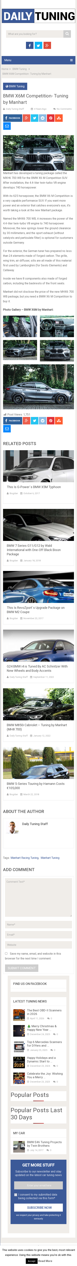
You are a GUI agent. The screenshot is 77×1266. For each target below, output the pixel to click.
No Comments (64, 109)
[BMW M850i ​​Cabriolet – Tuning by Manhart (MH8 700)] (38, 704)
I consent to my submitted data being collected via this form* (37, 1196)
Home (5, 69)
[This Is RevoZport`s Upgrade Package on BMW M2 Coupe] (38, 587)
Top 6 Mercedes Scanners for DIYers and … (44, 1043)
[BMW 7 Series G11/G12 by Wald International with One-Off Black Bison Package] (38, 525)
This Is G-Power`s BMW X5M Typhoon (34, 487)
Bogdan (14, 493)
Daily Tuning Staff (15, 109)
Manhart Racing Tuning (24, 858)
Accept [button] (31, 1261)
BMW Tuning (20, 69)
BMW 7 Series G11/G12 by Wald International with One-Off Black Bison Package (34, 550)
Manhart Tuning (50, 858)
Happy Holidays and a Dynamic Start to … (41, 1059)
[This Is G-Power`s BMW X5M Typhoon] (38, 466)
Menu (7, 60)
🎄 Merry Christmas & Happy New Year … (42, 1027)
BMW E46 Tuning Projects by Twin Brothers (44, 1143)
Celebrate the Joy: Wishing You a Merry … (45, 1075)
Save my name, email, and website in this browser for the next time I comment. (33, 956)
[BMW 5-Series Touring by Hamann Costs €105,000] (38, 763)
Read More (45, 1261)
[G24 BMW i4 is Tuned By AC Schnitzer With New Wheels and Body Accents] (38, 646)
